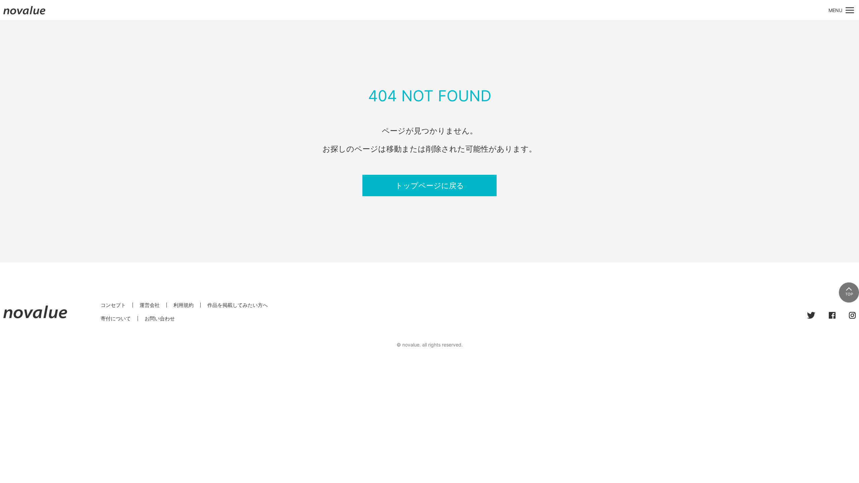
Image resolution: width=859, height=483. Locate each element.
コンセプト (113, 305)
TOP (849, 294)
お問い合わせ (160, 318)
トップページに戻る (429, 185)
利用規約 (183, 305)
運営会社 (150, 305)
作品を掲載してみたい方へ (237, 305)
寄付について (116, 318)
